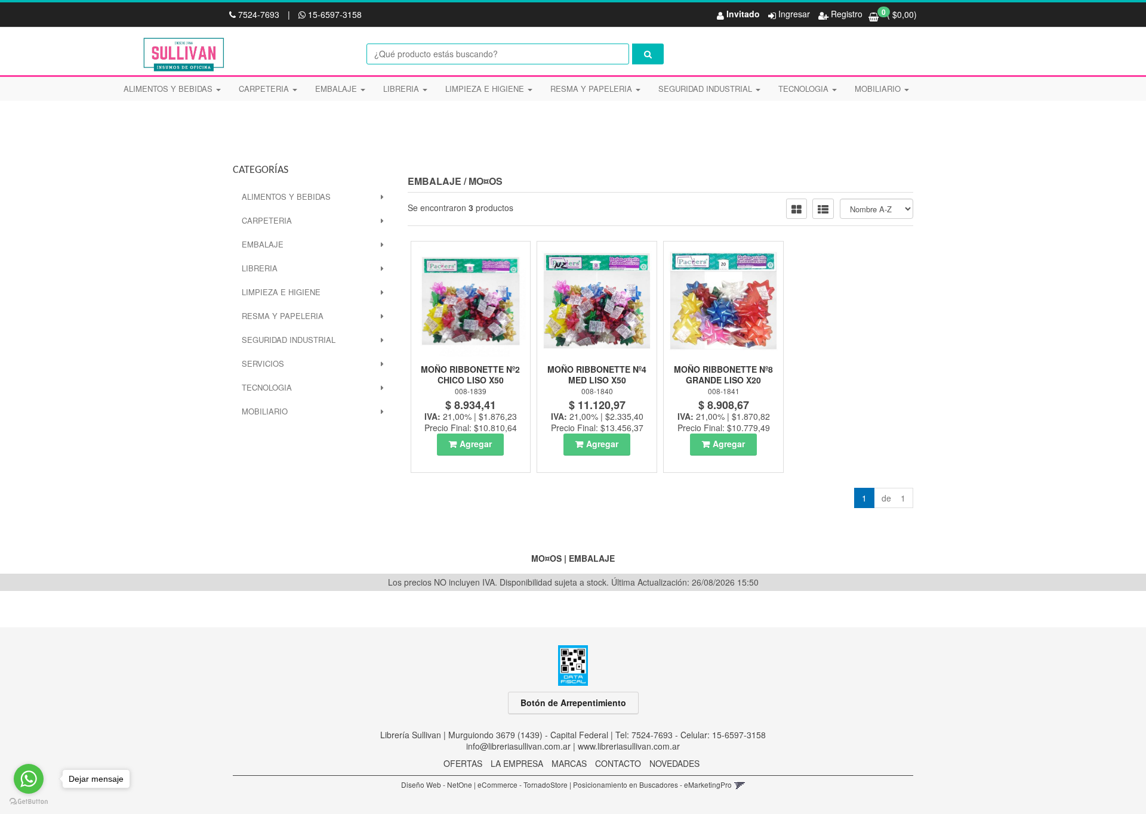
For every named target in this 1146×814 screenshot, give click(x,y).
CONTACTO (618, 763)
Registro (845, 14)
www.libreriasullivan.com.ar (629, 746)
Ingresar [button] (794, 14)
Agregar (476, 444)
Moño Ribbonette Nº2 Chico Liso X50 (470, 374)
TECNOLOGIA (804, 88)
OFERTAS (462, 763)
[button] (739, 784)
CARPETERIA (265, 88)
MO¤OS (486, 181)
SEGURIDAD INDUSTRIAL (706, 88)
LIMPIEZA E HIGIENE (485, 88)
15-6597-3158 (334, 14)
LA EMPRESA (517, 763)
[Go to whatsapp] (29, 779)
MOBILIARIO (879, 88)
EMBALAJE (337, 88)
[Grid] (796, 209)
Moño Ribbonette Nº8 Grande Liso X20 (723, 374)
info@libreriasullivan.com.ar (518, 746)
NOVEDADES (674, 763)
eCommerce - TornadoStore (523, 784)
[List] (823, 209)
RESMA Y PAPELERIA (592, 88)
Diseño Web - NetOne (436, 784)
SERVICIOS (263, 363)
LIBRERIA (402, 88)
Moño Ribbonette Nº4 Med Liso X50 (596, 374)
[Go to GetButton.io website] (29, 802)
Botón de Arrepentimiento (573, 702)
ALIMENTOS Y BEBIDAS (169, 88)
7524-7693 (259, 14)
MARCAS (569, 763)
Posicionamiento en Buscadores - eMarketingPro (652, 784)
